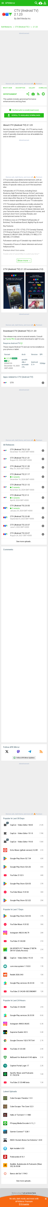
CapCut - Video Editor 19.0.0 (21, 842)
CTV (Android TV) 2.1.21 (20, 458)
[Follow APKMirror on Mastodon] (18, 752)
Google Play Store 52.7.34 (20, 858)
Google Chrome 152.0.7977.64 (22, 1040)
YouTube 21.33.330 (17, 1049)
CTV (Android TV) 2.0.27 (20, 533)
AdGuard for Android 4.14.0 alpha (23, 1057)
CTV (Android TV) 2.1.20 (20, 466)
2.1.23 (9, 358)
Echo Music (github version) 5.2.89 (24, 850)
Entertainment (10, 94)
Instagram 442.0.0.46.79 (19, 933)
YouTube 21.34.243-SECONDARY (23, 991)
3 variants (16, 498)
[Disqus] (24, 646)
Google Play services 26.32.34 (22, 983)
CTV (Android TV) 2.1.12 (20, 485)
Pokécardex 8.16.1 (17, 1157)
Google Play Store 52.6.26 (20, 867)
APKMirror (10, 3)
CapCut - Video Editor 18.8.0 (21, 825)
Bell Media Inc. (24, 18)
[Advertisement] (24, 58)
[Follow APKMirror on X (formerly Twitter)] (6, 752)
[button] (27, 94)
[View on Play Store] (33, 94)
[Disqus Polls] (24, 583)
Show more (23, 260)
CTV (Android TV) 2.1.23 (20, 449)
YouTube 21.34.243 (17, 941)
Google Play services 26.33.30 (22, 1015)
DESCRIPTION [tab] (20, 88)
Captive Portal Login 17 (19, 1066)
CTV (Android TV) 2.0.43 (20, 516)
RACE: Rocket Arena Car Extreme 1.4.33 (26, 1140)
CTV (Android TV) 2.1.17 (20, 474)
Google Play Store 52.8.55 (20, 884)
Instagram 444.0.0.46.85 (19, 1024)
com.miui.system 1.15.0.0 (20, 966)
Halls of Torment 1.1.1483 (20, 1115)
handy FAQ (10, 339)
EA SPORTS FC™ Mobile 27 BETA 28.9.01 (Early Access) (23, 949)
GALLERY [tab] (32, 88)
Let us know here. (29, 1193)
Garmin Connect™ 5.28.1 (20, 1132)
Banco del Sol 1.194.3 (18, 1173)
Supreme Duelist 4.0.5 (18, 1032)
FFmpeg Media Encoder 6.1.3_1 (22, 1123)
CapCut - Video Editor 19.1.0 (21, 833)
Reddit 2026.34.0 (16, 975)
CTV (12, 383)
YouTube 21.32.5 (16, 875)
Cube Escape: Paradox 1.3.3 (21, 1098)
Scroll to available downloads (26, 115)
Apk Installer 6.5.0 (17, 1148)
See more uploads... (24, 541)
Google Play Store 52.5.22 (20, 900)
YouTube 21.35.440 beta (19, 1082)
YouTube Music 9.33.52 (19, 892)
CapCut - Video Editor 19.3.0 (21, 958)
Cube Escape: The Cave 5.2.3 (21, 1106)
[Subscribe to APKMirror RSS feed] (41, 752)
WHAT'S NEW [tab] (7, 88)
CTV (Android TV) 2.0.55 (20, 506)
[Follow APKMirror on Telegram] (29, 752)
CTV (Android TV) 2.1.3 (19, 495)
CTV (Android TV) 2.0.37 (20, 525)
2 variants (16, 477)
